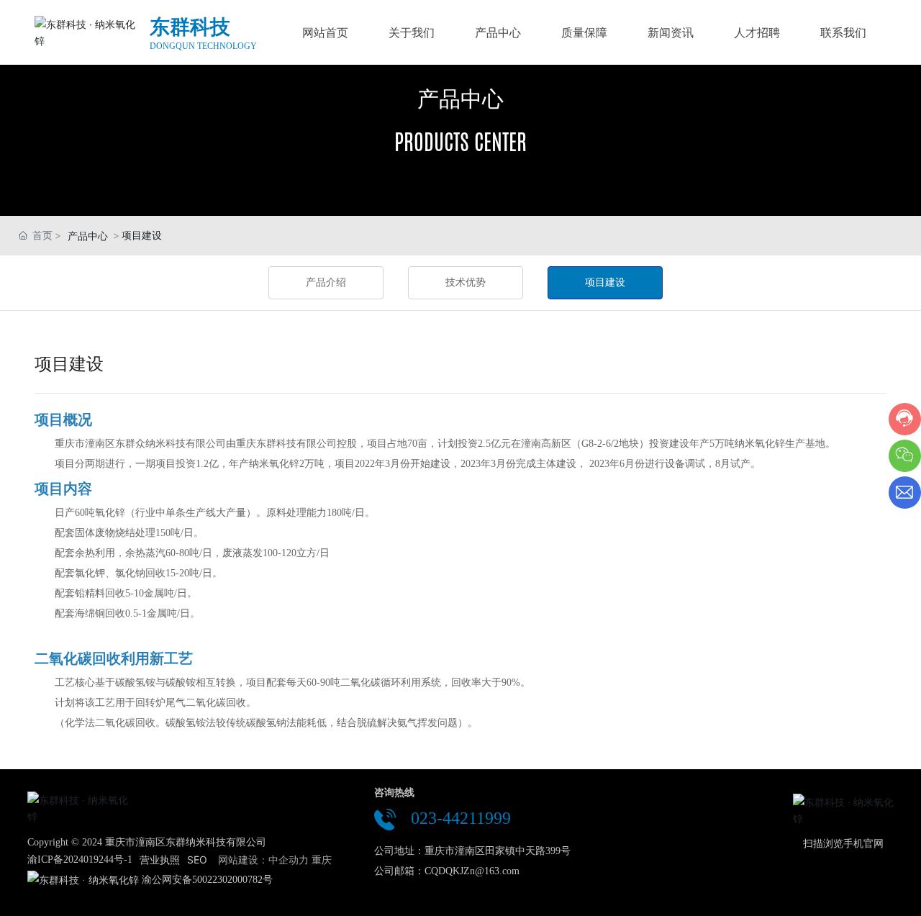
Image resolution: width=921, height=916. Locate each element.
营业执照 (160, 859)
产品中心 (460, 99)
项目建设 (605, 282)
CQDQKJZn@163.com (472, 871)
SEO (197, 859)
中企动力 (288, 859)
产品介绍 (326, 282)
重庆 (322, 859)
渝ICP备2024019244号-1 (79, 859)
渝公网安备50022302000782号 (207, 879)
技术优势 (465, 282)
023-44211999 (461, 818)
